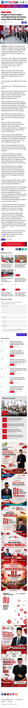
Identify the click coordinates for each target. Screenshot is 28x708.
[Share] (25, 22)
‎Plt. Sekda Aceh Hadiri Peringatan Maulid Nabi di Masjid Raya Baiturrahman (20, 265)
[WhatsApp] (25, 249)
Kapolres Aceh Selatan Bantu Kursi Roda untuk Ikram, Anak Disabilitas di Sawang (16, 424)
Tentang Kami (19, 699)
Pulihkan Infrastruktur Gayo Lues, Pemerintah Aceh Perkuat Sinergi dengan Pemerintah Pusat (7, 280)
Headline (3, 12)
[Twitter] (19, 249)
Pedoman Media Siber (7, 699)
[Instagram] (13, 694)
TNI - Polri (9, 239)
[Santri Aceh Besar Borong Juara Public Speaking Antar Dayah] (7, 287)
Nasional (9, 12)
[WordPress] (10, 694)
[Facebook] (17, 249)
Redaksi (3, 22)
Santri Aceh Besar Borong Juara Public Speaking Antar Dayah (7, 294)
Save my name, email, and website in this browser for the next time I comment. (14, 330)
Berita (3, 260)
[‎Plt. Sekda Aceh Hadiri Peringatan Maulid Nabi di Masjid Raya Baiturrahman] (21, 259)
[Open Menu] (23, 2)
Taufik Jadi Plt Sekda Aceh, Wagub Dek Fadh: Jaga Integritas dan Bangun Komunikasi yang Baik (20, 294)
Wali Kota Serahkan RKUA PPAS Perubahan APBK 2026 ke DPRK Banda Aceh (21, 280)
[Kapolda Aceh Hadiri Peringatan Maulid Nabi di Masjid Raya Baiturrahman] (7, 259)
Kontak (9, 701)
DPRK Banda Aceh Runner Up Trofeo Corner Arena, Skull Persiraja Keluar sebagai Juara (16, 436)
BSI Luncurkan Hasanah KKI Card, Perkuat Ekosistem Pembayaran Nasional (15, 419)
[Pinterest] (8, 694)
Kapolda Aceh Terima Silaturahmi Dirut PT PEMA (15, 430)
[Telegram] (22, 249)
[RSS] (16, 694)
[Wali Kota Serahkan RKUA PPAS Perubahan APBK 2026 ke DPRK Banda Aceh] (21, 273)
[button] (21, 2)
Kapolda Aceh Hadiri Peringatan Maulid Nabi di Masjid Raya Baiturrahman (6, 265)
